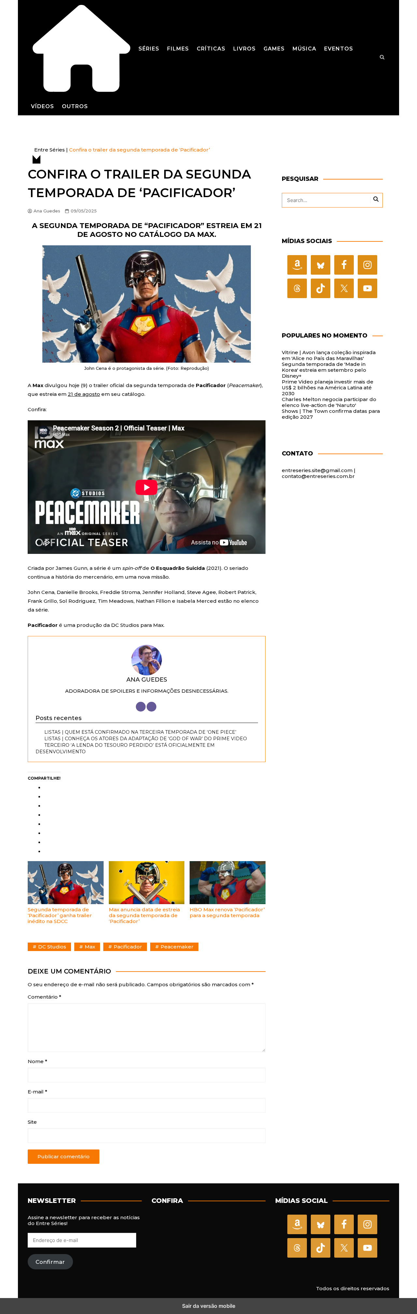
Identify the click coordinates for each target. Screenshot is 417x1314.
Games (274, 49)
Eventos (338, 49)
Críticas (211, 49)
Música (304, 49)
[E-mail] (151, 707)
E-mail (37, 1092)
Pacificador (128, 947)
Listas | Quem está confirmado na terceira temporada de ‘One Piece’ (140, 732)
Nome (37, 1061)
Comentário (44, 997)
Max (90, 947)
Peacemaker (177, 947)
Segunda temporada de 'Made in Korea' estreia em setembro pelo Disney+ (324, 370)
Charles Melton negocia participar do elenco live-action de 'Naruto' (329, 402)
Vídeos (42, 106)
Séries (148, 49)
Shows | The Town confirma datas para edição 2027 (331, 414)
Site (32, 1122)
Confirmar (50, 1262)
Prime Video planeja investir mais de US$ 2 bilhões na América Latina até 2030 (327, 388)
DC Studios (52, 947)
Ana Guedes (47, 211)
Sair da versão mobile (208, 1306)
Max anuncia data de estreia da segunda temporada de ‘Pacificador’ (144, 915)
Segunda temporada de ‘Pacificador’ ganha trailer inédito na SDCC (60, 915)
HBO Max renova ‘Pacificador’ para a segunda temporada (227, 912)
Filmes (178, 49)
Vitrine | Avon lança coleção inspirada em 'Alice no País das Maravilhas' (329, 355)
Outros (75, 106)
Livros (244, 49)
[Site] (141, 707)
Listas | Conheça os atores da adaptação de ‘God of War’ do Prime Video (145, 739)
